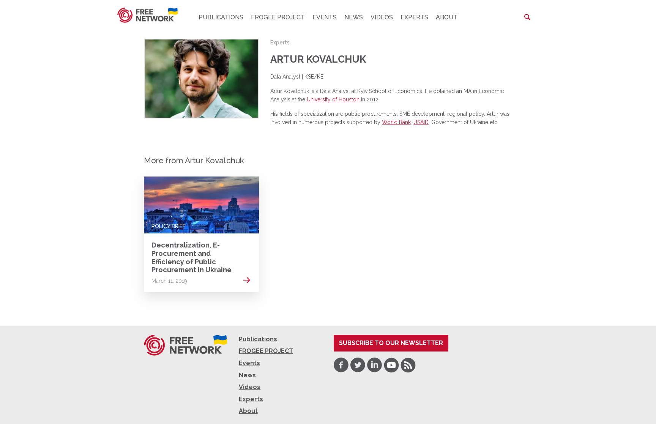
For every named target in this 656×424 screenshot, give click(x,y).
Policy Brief (168, 226)
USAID (421, 122)
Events (324, 17)
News (353, 17)
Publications (221, 17)
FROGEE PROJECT (278, 17)
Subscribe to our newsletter (391, 343)
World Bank (396, 122)
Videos (382, 17)
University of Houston (333, 99)
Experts (414, 17)
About (446, 17)
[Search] (527, 17)
